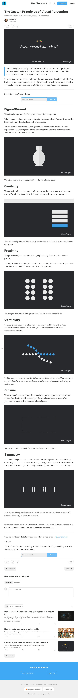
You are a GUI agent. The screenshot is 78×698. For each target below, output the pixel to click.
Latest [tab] (12, 606)
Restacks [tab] (17, 582)
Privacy (37, 684)
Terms (43, 684)
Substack (29, 694)
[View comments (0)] (13, 26)
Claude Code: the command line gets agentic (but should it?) (29, 613)
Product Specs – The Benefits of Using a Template (26, 642)
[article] (39, 618)
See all (8, 656)
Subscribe (62, 3)
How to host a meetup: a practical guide (21, 629)
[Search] (50, 3)
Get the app (48, 689)
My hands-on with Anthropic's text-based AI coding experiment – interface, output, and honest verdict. (28, 618)
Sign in (72, 3)
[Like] (5, 623)
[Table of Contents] (2, 349)
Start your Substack (34, 689)
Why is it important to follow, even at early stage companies (24, 645)
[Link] (1, 109)
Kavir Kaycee (13, 19)
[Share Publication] (55, 3)
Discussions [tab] (19, 606)
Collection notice (51, 684)
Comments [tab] (9, 582)
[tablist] (12, 582)
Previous (12, 569)
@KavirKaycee (62, 537)
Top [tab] (7, 606)
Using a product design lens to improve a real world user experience (26, 632)
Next (67, 569)
